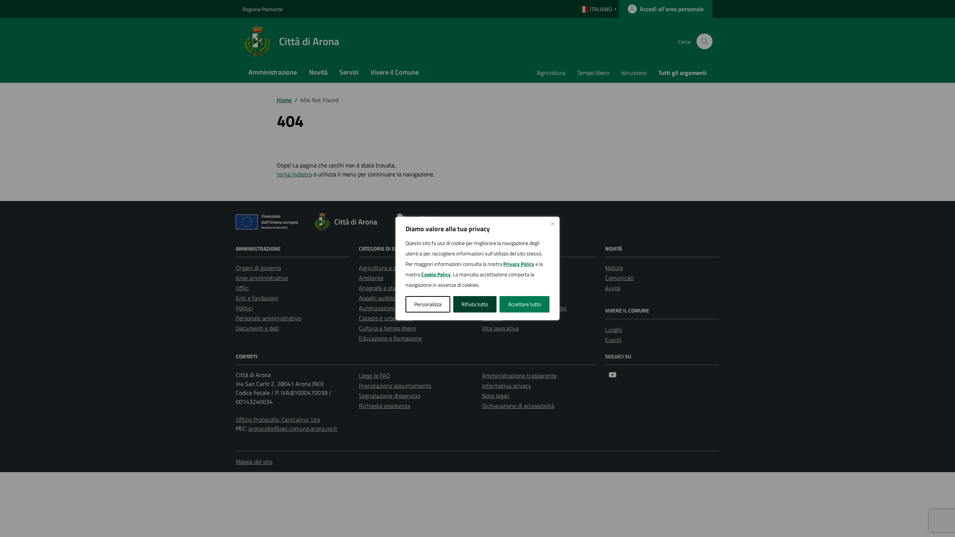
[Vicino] (552, 224)
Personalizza (428, 304)
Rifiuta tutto (474, 304)
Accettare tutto (524, 304)
